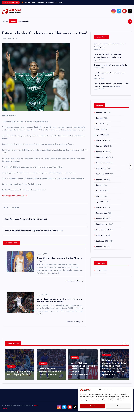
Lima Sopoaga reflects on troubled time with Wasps (50, 372)
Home (5, 21)
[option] (19, 364)
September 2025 (102, 174)
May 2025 (100, 196)
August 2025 (101, 180)
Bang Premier (24, 21)
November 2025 (102, 163)
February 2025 (102, 213)
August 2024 (101, 247)
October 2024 (101, 235)
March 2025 (101, 207)
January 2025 (101, 219)
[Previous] (123, 343)
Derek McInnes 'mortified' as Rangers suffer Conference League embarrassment (82, 369)
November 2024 (102, 230)
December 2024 (102, 224)
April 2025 (100, 202)
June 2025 (100, 191)
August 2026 (101, 112)
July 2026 (99, 118)
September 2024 (102, 241)
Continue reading (73, 281)
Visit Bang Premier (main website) (15, 196)
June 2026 (100, 124)
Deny (118, 406)
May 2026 (100, 129)
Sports (13, 21)
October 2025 (101, 168)
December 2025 (102, 157)
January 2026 (101, 152)
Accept (92, 406)
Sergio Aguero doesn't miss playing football (111, 65)
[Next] (127, 343)
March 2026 (101, 140)
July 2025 (99, 185)
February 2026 (102, 146)
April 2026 (100, 135)
